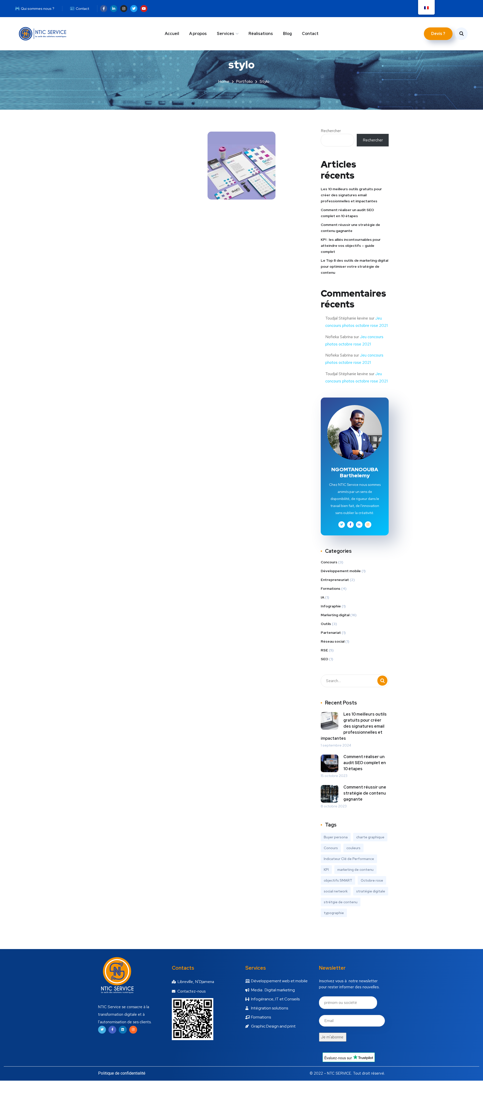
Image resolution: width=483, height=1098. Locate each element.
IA (322, 597)
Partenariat (331, 632)
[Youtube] (143, 8)
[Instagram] (123, 8)
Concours (329, 562)
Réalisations (261, 33)
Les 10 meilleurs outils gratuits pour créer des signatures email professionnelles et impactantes (351, 195)
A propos (198, 33)
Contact (310, 33)
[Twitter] (133, 8)
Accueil (172, 33)
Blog (287, 33)
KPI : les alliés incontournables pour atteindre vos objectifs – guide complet (351, 245)
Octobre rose (372, 880)
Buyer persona (336, 837)
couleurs (353, 848)
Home (223, 81)
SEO (324, 659)
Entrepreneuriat (335, 579)
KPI (326, 869)
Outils (326, 623)
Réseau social (332, 641)
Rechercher (331, 130)
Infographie (331, 606)
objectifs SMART (338, 880)
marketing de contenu (355, 869)
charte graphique (370, 837)
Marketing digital (335, 615)
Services (225, 33)
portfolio (244, 81)
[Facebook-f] (103, 8)
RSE (324, 650)
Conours (331, 848)
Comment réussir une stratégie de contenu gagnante (350, 227)
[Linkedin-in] (113, 8)
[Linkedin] (123, 1030)
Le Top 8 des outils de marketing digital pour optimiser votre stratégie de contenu (354, 266)
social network (336, 891)
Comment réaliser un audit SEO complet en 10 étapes (347, 213)
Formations (330, 588)
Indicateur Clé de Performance (349, 858)
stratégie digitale (370, 891)
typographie (334, 913)
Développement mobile (341, 571)
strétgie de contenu (340, 902)
